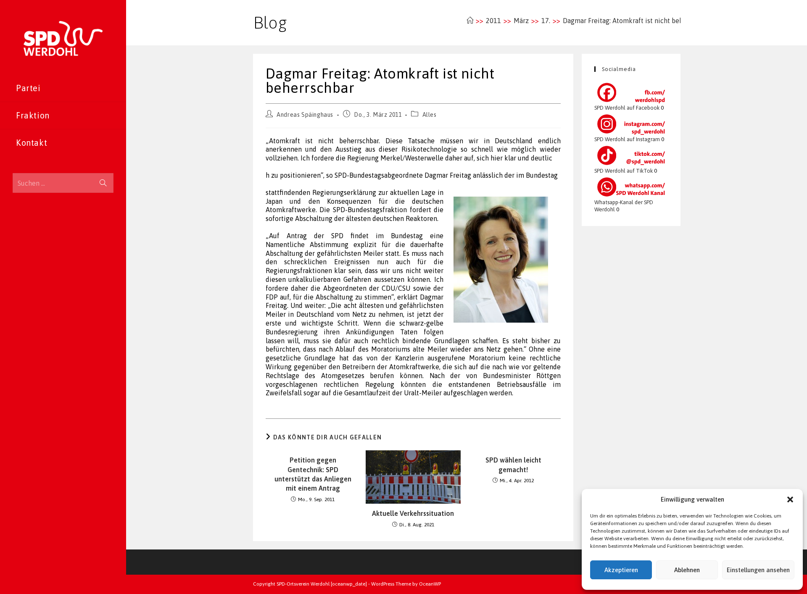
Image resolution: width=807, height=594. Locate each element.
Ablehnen (687, 569)
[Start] (470, 20)
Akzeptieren (621, 569)
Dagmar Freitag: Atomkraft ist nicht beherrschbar (637, 20)
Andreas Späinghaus (305, 114)
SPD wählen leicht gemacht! (513, 464)
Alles (429, 114)
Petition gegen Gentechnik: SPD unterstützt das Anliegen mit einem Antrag (312, 474)
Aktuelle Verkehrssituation (413, 513)
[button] (790, 499)
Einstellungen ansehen (758, 569)
